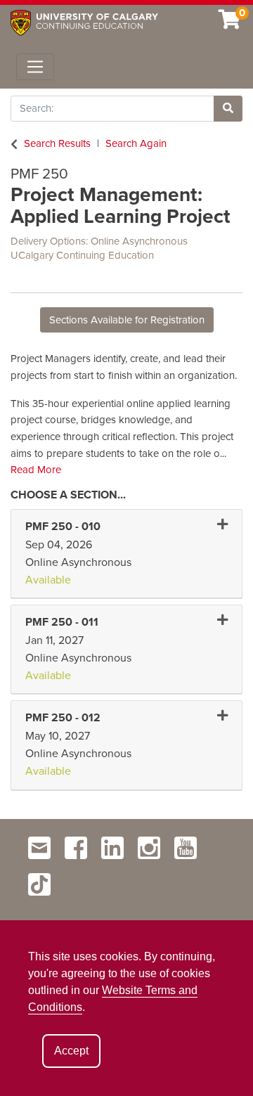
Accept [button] (71, 1051)
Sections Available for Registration (127, 320)
